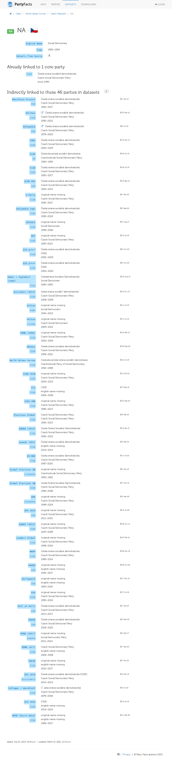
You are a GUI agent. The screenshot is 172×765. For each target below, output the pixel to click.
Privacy (127, 754)
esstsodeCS (28, 679)
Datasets (70, 4)
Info (43, 4)
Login (161, 4)
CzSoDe (31, 324)
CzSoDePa (30, 474)
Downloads (88, 4)
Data (18, 13)
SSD (33, 104)
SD (34, 158)
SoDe (32, 310)
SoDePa (31, 638)
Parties (55, 4)
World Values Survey (36, 13)
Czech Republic (58, 13)
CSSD (29, 74)
